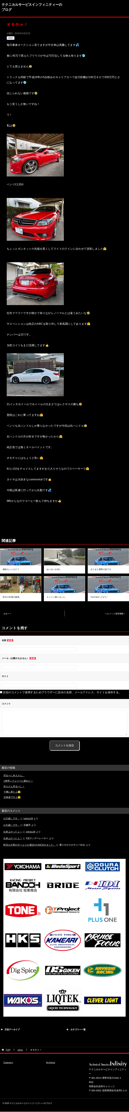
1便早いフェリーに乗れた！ (18, 781)
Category (8, 1062)
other (10, 38)
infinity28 (28, 818)
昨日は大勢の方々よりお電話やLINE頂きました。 (29, 845)
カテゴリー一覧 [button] (78, 1029)
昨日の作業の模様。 (12, 597)
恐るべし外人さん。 (14, 775)
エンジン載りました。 (57, 597)
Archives (50, 1062)
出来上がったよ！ (12, 831)
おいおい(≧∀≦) (53, 569)
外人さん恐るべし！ (14, 786)
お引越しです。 (11, 818)
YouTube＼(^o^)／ (99, 597)
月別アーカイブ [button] (12, 1029)
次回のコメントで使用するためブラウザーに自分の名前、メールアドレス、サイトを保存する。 (62, 692)
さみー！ (7, 613)
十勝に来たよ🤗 (12, 791)
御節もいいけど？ (11, 569)
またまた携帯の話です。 (101, 569)
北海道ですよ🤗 (12, 797)
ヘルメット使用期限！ (115, 613)
